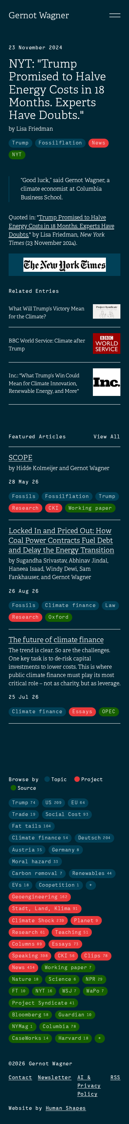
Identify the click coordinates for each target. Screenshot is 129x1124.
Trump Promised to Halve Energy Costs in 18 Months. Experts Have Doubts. (61, 226)
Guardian (75, 1015)
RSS (115, 1077)
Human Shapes (66, 1108)
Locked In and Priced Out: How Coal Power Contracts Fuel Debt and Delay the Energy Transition (61, 540)
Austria (27, 850)
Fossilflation (60, 143)
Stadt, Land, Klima (45, 908)
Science (62, 979)
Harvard (73, 1038)
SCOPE (20, 457)
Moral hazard (35, 861)
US (53, 802)
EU (78, 802)
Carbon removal (37, 873)
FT (19, 991)
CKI (53, 508)
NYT (17, 154)
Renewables (92, 873)
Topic (59, 779)
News (98, 143)
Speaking (30, 956)
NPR (94, 979)
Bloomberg (30, 1015)
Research (25, 508)
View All (107, 437)
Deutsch (94, 838)
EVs (20, 885)
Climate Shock (38, 920)
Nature (25, 979)
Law (110, 605)
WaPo (95, 991)
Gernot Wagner (39, 15)
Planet (86, 920)
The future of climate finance (56, 639)
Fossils (24, 496)
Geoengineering (40, 897)
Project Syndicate (43, 1003)
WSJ (69, 991)
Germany (65, 850)
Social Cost (67, 814)
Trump (20, 143)
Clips (96, 956)
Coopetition (59, 885)
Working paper (90, 508)
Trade (24, 814)
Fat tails (31, 826)
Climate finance (70, 605)
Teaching (71, 932)
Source (27, 788)
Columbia (59, 1026)
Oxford (59, 617)
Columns (27, 944)
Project (92, 779)
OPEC (109, 711)
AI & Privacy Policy (89, 1086)
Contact (20, 1077)
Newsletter (55, 1077)
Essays (82, 711)
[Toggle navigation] (114, 15)
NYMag (22, 1026)
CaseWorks (30, 1038)
